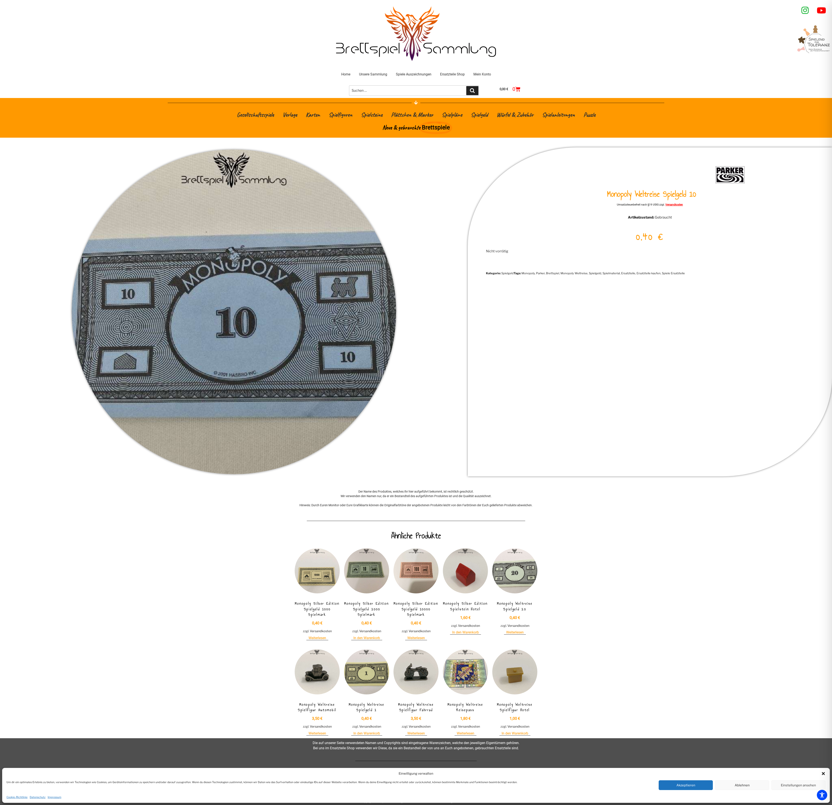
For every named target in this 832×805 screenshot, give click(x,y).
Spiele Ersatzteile (673, 273)
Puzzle (589, 114)
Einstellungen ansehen (798, 785)
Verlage (290, 114)
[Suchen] (472, 90)
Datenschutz (38, 797)
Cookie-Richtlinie (17, 797)
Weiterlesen (317, 638)
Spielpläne (452, 114)
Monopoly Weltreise (574, 273)
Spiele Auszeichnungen (413, 74)
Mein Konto (482, 74)
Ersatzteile (628, 273)
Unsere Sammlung (373, 74)
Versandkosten (674, 204)
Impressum (54, 797)
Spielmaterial (611, 273)
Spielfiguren (340, 114)
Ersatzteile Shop (452, 74)
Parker (540, 273)
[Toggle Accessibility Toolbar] (822, 795)
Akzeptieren (685, 785)
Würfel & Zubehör (515, 114)
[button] (823, 773)
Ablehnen (742, 785)
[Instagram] (805, 10)
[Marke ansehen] (730, 183)
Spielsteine (371, 114)
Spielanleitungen (558, 114)
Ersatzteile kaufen (649, 273)
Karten (313, 114)
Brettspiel (552, 273)
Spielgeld (479, 114)
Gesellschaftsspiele (255, 114)
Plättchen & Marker (412, 114)
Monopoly (528, 273)
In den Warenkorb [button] (366, 638)
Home (345, 74)
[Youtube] (821, 10)
